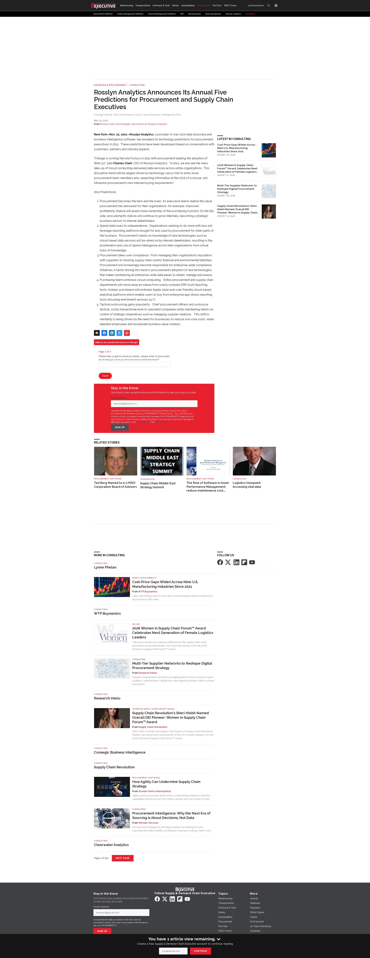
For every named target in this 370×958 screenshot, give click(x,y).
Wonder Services (148, 822)
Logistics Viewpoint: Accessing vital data (247, 484)
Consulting (137, 85)
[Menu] (276, 5)
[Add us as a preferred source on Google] (127, 333)
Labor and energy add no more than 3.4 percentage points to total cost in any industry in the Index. (172, 597)
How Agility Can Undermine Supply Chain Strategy (166, 784)
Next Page (123, 858)
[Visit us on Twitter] (228, 562)
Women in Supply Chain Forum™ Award (153, 709)
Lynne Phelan (105, 567)
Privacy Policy (162, 422)
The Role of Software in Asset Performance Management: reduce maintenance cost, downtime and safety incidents (207, 487)
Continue (200, 951)
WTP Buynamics (147, 591)
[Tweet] (119, 333)
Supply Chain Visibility (144, 578)
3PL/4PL (136, 624)
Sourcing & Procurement (110, 85)
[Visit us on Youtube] (252, 562)
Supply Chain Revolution (152, 727)
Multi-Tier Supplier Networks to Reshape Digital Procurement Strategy (237, 189)
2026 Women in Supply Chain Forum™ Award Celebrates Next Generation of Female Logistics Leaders (237, 168)
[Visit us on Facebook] (220, 562)
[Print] (97, 333)
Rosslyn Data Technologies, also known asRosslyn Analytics (133, 124)
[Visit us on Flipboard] (244, 562)
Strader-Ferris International (154, 791)
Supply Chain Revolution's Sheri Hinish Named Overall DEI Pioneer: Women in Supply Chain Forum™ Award (237, 209)
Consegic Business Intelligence (120, 752)
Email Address (119, 398)
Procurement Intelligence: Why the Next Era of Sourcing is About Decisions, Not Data (171, 815)
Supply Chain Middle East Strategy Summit (158, 485)
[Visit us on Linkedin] (236, 562)
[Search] (268, 5)
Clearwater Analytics (111, 845)
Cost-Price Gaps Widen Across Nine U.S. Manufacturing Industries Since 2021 (236, 148)
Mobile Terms (142, 422)
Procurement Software (107, 479)
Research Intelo (147, 673)
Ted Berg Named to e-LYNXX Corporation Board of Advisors (115, 484)
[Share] (104, 333)
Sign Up (120, 427)
